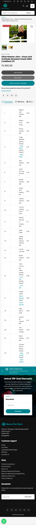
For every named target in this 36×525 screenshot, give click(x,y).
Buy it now (18, 78)
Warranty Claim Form (8, 476)
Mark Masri (21, 147)
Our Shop (4, 447)
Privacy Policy (6, 466)
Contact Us (5, 454)
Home (3, 17)
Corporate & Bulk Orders (9, 450)
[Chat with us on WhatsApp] (3, 521)
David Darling (21, 297)
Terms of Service (6, 478)
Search (28, 13)
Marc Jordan (21, 354)
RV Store (4, 452)
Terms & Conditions (8, 464)
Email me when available (18, 83)
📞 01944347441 (6, 1)
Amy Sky (21, 278)
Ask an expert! (6, 91)
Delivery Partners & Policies (10, 471)
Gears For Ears (5, 54)
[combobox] (18, 13)
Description (8, 102)
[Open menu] (32, 6)
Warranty (21, 102)
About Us (4, 469)
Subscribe (18, 411)
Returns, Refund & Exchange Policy (13, 474)
